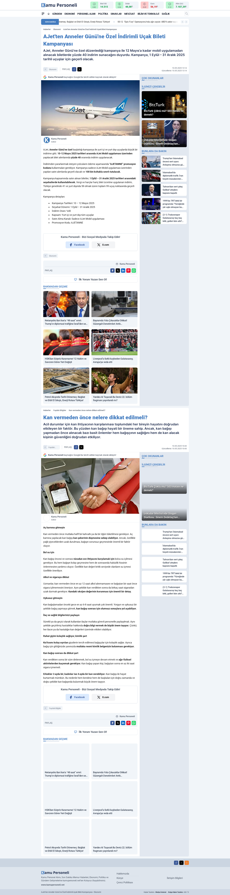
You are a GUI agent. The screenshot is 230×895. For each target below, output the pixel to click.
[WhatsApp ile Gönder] (134, 270)
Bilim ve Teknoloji (148, 13)
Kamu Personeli (58, 140)
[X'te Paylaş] (79, 69)
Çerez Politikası (125, 882)
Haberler (47, 29)
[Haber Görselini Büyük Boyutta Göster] (90, 108)
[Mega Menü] (43, 14)
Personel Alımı (86, 13)
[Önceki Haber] (182, 21)
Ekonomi (70, 13)
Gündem (57, 13)
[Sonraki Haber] (186, 21)
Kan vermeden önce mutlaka (58, 534)
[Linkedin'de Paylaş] (123, 270)
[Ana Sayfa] (49, 14)
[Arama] (186, 13)
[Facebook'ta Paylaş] (74, 69)
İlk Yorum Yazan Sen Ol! (93, 279)
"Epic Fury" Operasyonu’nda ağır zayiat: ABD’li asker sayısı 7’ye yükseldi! (98, 22)
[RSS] (187, 863)
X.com (105, 244)
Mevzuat (129, 13)
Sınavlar (116, 13)
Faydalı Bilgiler (59, 410)
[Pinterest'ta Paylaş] (128, 270)
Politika (103, 13)
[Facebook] (176, 863)
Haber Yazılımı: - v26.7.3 (166, 892)
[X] (181, 863)
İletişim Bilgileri (175, 878)
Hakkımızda (123, 873)
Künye (120, 878)
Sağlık (165, 13)
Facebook (79, 244)
